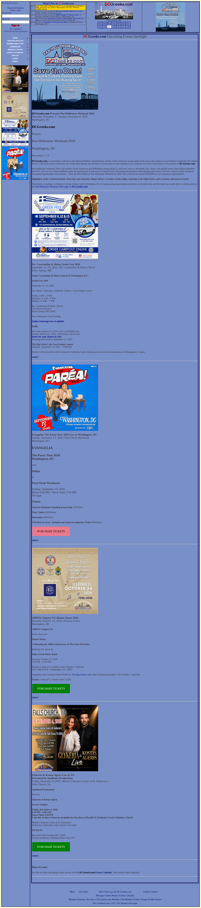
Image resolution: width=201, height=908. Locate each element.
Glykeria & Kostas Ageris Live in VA (69, 11)
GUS (113, 903)
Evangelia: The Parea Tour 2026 (55, 22)
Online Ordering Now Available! (48, 321)
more (35, 357)
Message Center (103, 895)
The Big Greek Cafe (81, 674)
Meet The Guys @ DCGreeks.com (115, 891)
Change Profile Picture (150, 899)
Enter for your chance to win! (47, 336)
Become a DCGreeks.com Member (103, 899)
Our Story (83, 891)
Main (72, 891)
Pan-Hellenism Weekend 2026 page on (61, 186)
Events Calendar (126, 895)
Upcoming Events (114, 20)
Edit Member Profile (129, 899)
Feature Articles (150, 891)
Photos (115, 895)
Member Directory (77, 899)
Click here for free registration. (16, 31)
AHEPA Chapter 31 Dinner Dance (67, 15)
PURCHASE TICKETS (51, 531)
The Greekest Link (101, 903)
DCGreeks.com (40, 113)
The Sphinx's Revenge (126, 903)
